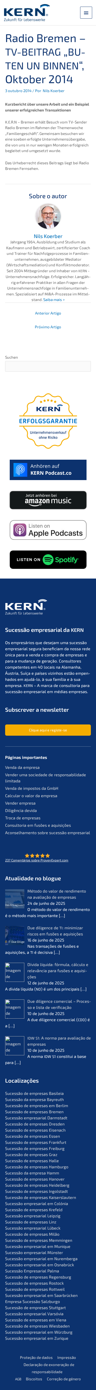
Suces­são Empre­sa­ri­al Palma (32, 1270)
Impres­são (66, 1357)
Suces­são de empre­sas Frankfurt (35, 1142)
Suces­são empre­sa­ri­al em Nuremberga (41, 1258)
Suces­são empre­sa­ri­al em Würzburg (38, 1332)
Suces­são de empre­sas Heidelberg (37, 1185)
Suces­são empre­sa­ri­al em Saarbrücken (41, 1295)
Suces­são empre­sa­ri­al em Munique (37, 1246)
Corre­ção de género (64, 1378)
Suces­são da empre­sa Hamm (32, 1172)
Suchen (11, 357)
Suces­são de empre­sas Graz (31, 1154)
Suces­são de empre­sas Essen (32, 1136)
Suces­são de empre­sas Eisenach (35, 1130)
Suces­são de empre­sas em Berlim (36, 1105)
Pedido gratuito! (48, 581)
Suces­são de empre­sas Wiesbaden (37, 1325)
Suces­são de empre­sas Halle (32, 1160)
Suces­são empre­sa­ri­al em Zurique (36, 1338)
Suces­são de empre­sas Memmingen (38, 1240)
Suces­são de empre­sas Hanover (35, 1178)
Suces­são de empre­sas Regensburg (38, 1276)
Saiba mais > (54, 299)
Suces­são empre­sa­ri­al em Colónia (36, 1203)
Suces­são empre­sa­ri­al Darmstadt (36, 1117)
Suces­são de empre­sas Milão (32, 1234)
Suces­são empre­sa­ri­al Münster (34, 1252)
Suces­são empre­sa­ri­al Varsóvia (34, 1313)
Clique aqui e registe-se (48, 730)
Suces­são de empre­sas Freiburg (35, 1148)
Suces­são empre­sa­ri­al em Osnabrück (39, 1264)
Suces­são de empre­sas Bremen (34, 1111)
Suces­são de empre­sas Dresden (35, 1123)
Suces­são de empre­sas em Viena (35, 1319)
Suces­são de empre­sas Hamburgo (36, 1166)
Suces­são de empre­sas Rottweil (35, 1289)
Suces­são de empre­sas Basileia (34, 1093)
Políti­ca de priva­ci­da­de (58, 563)
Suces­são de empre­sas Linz (30, 1221)
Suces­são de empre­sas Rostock (34, 1283)
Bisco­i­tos (34, 1378)
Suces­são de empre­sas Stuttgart (35, 1307)
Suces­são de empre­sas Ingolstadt (36, 1191)
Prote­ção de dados (36, 1357)
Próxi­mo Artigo (48, 326)
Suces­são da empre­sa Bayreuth (34, 1099)
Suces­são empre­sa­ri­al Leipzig (32, 1215)
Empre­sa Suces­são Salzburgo (32, 1301)
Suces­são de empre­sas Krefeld (33, 1209)
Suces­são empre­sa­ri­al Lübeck (32, 1227)
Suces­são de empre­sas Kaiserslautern (40, 1197)
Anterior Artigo (48, 313)
